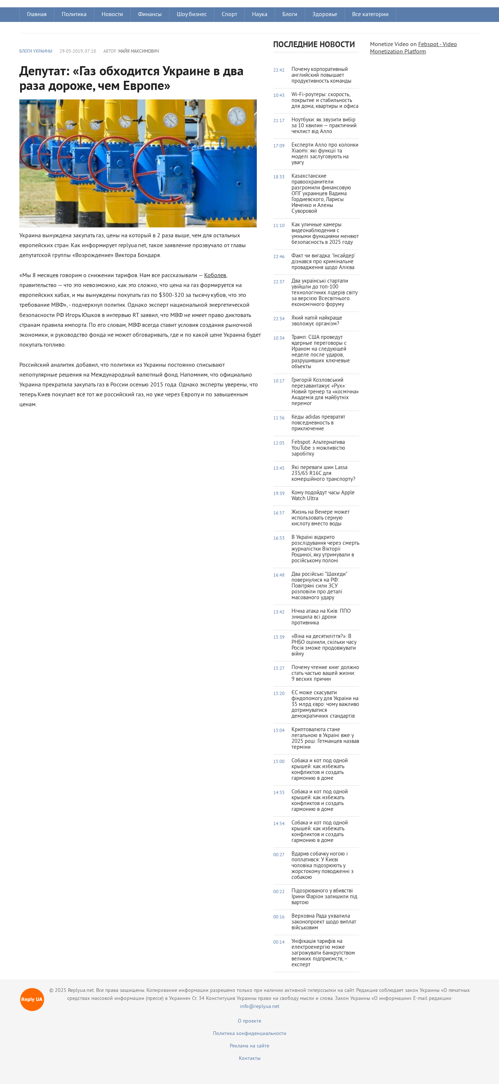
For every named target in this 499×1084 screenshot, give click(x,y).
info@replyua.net (259, 1007)
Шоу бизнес (192, 14)
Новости (112, 14)
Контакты (249, 1058)
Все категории (370, 14)
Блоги (289, 14)
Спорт (229, 14)
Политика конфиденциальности (249, 1034)
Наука (259, 14)
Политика (74, 14)
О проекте (249, 1021)
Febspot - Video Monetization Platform (413, 48)
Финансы (150, 14)
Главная (37, 14)
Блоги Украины (35, 51)
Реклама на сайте (249, 1046)
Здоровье (324, 14)
